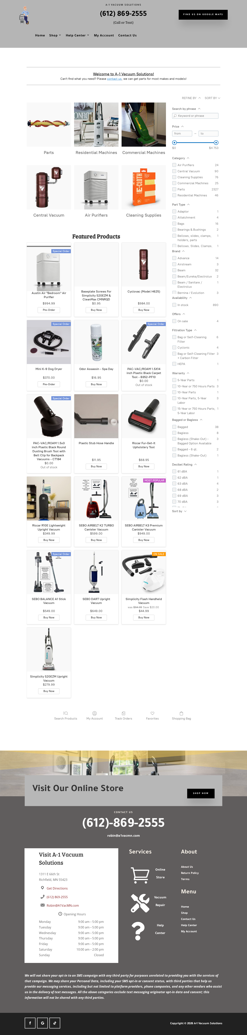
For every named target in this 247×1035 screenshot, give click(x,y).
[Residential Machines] (96, 125)
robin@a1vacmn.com (123, 835)
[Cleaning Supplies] (144, 187)
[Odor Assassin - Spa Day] (96, 342)
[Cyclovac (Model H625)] (144, 265)
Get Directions (57, 888)
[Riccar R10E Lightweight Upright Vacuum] (49, 498)
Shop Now (201, 793)
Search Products (65, 718)
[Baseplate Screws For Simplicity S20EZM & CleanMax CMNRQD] (96, 265)
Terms (185, 879)
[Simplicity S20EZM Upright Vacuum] (49, 650)
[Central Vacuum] (49, 187)
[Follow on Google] (42, 1023)
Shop (53, 36)
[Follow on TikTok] (54, 1023)
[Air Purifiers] (96, 187)
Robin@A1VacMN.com (63, 905)
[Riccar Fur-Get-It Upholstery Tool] (144, 416)
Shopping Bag (181, 718)
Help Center (76, 36)
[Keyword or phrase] (175, 116)
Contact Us (127, 36)
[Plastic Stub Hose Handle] (96, 416)
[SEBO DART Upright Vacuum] (96, 572)
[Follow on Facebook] (30, 1023)
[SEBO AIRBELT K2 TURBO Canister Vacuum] (96, 498)
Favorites (152, 718)
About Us (187, 867)
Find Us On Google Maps (203, 14)
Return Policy (190, 873)
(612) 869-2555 (123, 14)
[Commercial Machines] (144, 125)
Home (40, 36)
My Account (104, 36)
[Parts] (49, 125)
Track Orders (123, 718)
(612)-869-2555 (123, 825)
